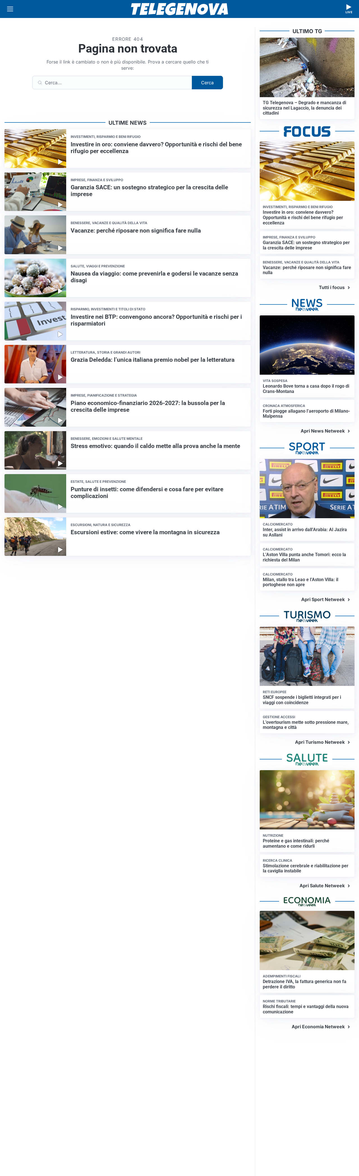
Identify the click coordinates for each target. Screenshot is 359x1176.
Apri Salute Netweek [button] (322, 885)
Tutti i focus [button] (332, 287)
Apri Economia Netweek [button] (318, 1026)
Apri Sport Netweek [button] (323, 599)
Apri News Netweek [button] (323, 431)
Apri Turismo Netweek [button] (320, 742)
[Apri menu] (10, 9)
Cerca (207, 82)
